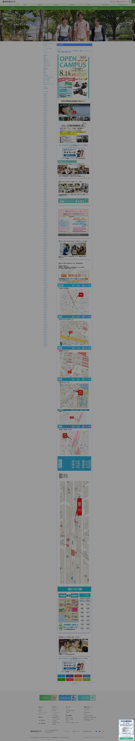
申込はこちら (126, 738)
